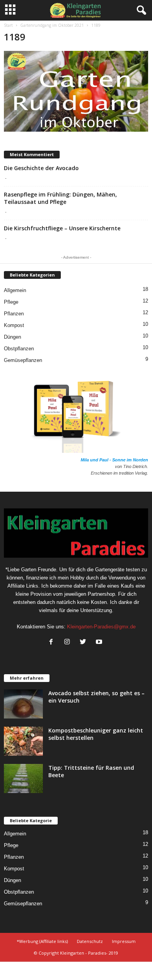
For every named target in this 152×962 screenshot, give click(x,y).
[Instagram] (69, 642)
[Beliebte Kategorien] (34, 281)
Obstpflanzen (19, 348)
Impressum (124, 941)
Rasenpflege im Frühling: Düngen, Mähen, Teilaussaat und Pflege (60, 198)
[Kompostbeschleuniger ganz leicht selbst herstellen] (23, 741)
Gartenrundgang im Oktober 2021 (52, 25)
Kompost (14, 325)
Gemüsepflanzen (23, 360)
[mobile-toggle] (10, 10)
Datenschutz (90, 941)
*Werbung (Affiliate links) (42, 941)
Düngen (12, 337)
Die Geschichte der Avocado (41, 168)
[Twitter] (85, 642)
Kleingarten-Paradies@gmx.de (101, 627)
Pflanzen (14, 314)
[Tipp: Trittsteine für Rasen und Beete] (23, 778)
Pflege (11, 302)
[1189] (76, 91)
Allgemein (15, 290)
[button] (139, 10)
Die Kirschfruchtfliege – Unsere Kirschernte (62, 228)
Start (8, 25)
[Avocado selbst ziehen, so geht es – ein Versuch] (23, 703)
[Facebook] (53, 642)
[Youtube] (100, 642)
